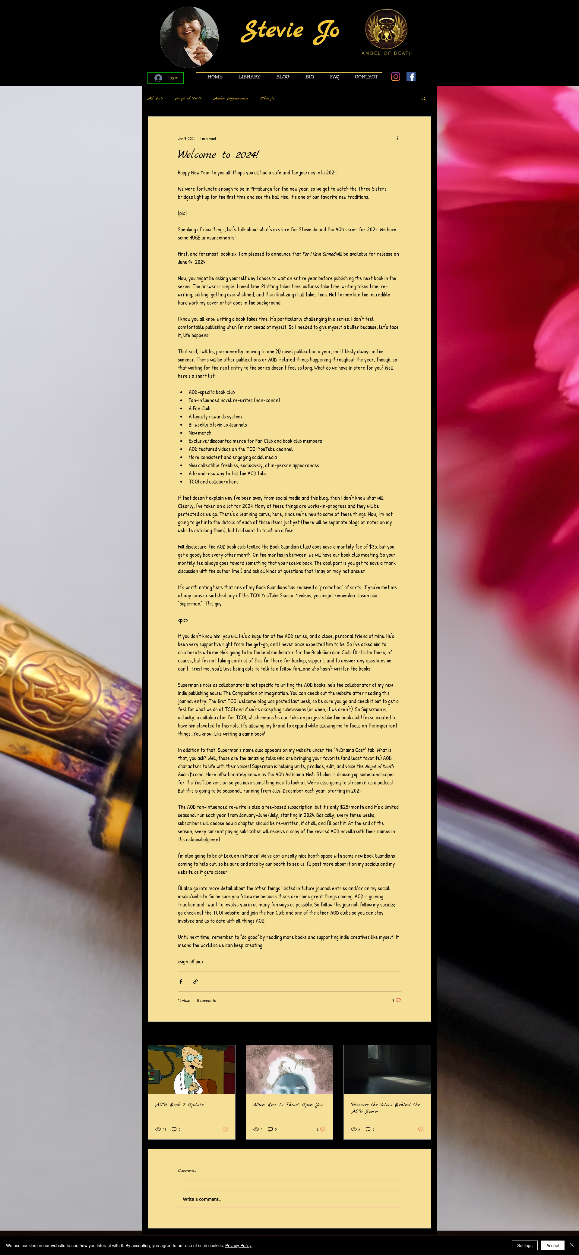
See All (425, 1034)
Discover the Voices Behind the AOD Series (385, 1108)
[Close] (571, 1245)
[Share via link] (195, 981)
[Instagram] (395, 76)
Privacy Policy (238, 1245)
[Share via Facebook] (181, 981)
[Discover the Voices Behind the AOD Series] (387, 1069)
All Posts (155, 98)
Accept (552, 1245)
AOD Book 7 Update (179, 1104)
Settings (525, 1245)
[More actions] (397, 138)
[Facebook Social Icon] (411, 76)
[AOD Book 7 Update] (191, 1069)
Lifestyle (267, 98)
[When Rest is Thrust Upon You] (289, 1069)
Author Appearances (231, 98)
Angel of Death (188, 98)
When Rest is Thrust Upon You (288, 1104)
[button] (246, 77)
